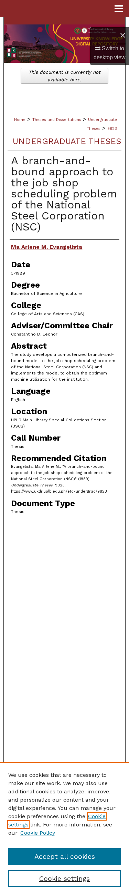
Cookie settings (64, 878)
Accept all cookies (64, 856)
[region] (64, 828)
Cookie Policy (37, 833)
